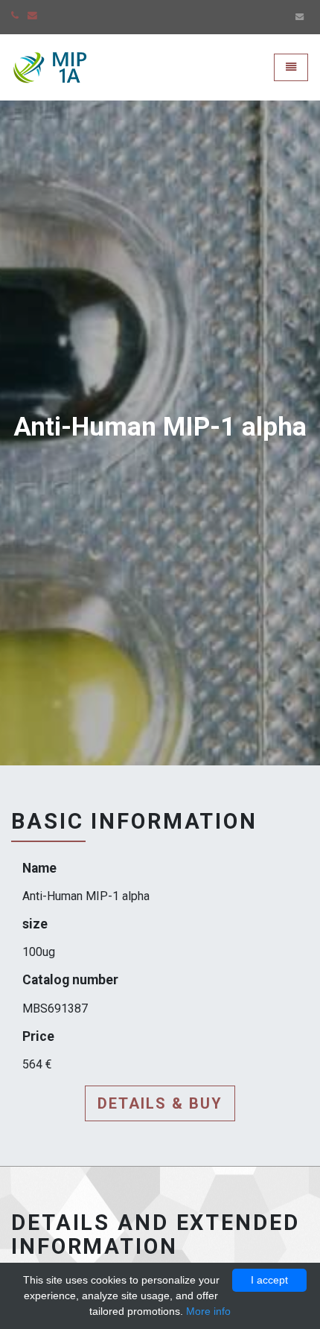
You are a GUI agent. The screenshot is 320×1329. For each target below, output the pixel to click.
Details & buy (160, 1103)
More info (208, 1311)
